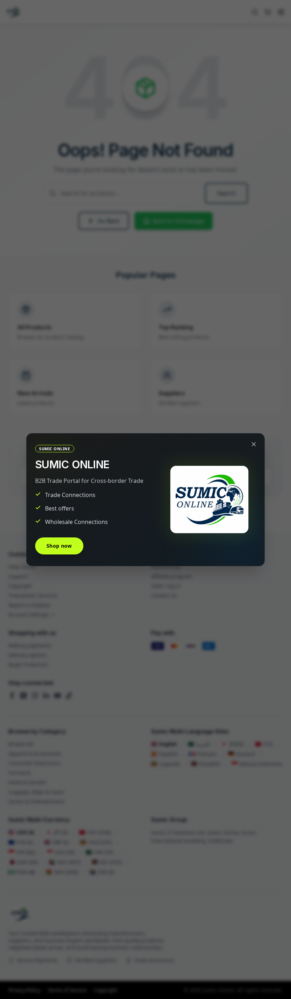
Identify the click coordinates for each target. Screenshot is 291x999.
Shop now (59, 545)
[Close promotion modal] (254, 444)
